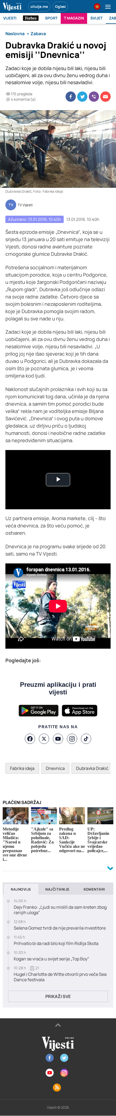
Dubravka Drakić (92, 768)
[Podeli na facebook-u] (71, 96)
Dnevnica (55, 768)
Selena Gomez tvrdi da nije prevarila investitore (60, 928)
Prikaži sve (58, 996)
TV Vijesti (25, 205)
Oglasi (60, 6)
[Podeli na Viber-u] (94, 96)
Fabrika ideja (22, 768)
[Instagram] (72, 739)
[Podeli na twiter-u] (82, 96)
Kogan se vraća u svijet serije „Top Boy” (51, 959)
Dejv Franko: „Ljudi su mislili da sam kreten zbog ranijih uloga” (60, 910)
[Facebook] (30, 739)
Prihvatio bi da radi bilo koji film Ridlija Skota (56, 943)
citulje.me (39, 6)
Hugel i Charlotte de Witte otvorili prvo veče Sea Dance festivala (60, 977)
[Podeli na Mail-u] (105, 96)
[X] (44, 739)
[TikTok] (86, 739)
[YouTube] (58, 739)
